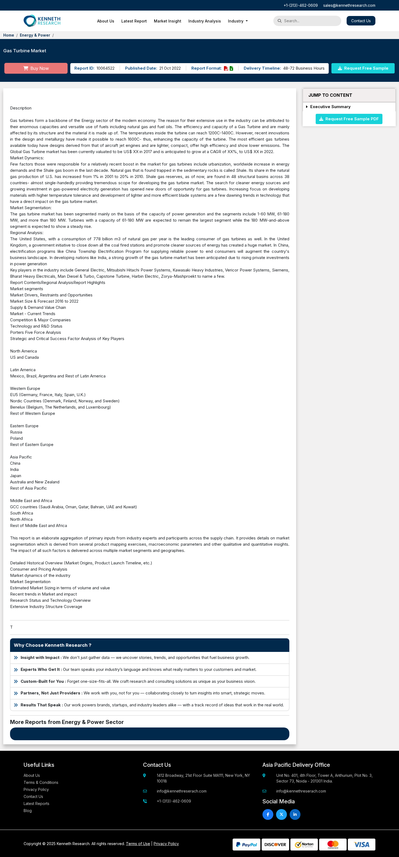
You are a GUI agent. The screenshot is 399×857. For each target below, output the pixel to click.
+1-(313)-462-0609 (301, 5)
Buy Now (39, 68)
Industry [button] (236, 21)
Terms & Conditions (41, 782)
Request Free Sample (365, 68)
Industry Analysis (204, 21)
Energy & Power (35, 35)
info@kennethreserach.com (182, 791)
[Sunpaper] (42, 21)
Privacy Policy (36, 789)
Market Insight (167, 21)
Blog (28, 810)
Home (8, 35)
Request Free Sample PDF (351, 118)
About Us (105, 21)
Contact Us (361, 20)
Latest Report (134, 21)
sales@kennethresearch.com (349, 5)
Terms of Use (138, 843)
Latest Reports (36, 803)
